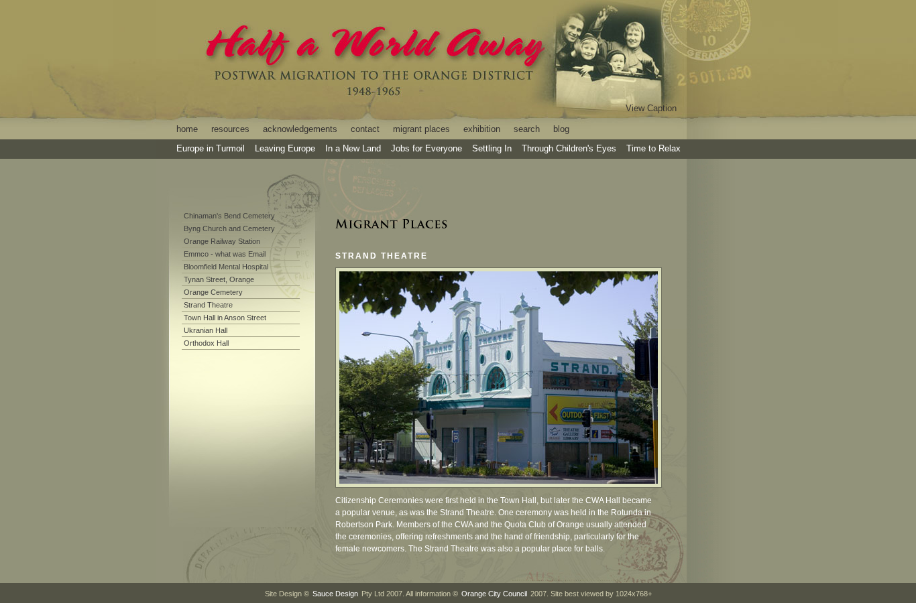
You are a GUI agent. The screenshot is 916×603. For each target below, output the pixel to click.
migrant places (421, 129)
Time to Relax (653, 148)
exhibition (481, 129)
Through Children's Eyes (569, 148)
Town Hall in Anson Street (225, 318)
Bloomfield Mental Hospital (226, 267)
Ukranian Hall (205, 330)
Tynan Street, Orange (219, 279)
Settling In (492, 148)
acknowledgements (300, 129)
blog (561, 129)
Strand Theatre (208, 305)
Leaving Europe (285, 148)
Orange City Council (494, 594)
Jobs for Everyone (426, 148)
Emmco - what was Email (225, 254)
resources (230, 129)
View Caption (651, 108)
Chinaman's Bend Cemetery (229, 216)
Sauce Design (335, 594)
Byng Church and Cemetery (229, 228)
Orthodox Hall (206, 343)
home (187, 129)
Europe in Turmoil (210, 148)
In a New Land (353, 148)
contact (365, 129)
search (527, 129)
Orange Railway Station (222, 241)
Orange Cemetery (213, 292)
